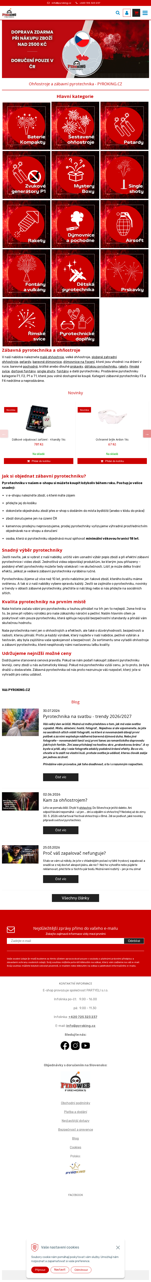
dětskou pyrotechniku (101, 366)
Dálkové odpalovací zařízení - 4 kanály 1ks (38, 439)
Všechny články (75, 898)
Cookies (75, 1147)
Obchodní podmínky (75, 1103)
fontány (63, 371)
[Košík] (136, 13)
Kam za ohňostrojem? (65, 800)
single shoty (46, 371)
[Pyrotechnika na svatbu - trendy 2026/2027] (20, 722)
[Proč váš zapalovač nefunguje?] (20, 854)
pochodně (30, 366)
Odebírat (134, 941)
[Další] (147, 434)
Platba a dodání (75, 1112)
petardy (25, 362)
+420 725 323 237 (90, 3)
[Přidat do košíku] (38, 461)
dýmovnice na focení (79, 362)
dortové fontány (23, 371)
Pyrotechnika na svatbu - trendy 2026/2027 (87, 716)
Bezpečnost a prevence (75, 1129)
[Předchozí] (4, 434)
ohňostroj (85, 808)
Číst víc (60, 777)
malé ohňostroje (52, 357)
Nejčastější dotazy (75, 1121)
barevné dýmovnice (47, 362)
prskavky (76, 366)
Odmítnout (81, 1269)
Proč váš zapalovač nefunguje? (74, 853)
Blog (75, 1138)
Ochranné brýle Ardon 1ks (112, 439)
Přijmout (40, 1269)
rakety (123, 366)
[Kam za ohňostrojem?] (20, 801)
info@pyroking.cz (61, 3)
